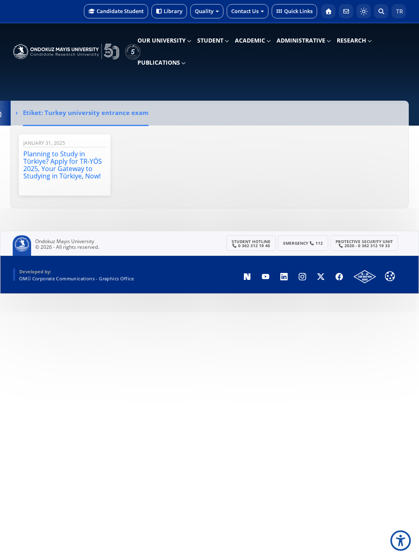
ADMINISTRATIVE (301, 40)
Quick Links (298, 11)
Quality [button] (204, 11)
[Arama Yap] (381, 11)
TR (398, 11)
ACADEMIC (250, 40)
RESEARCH (351, 40)
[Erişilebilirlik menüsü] (400, 540)
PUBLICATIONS (158, 62)
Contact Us (245, 11)
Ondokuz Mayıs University (64, 241)
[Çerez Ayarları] (390, 276)
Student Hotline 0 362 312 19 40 (251, 243)
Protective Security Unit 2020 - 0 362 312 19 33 (364, 243)
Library (173, 11)
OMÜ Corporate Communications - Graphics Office (76, 278)
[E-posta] (346, 11)
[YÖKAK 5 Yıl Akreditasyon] (132, 51)
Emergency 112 (303, 243)
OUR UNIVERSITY (161, 40)
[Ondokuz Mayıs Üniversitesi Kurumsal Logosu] (66, 51)
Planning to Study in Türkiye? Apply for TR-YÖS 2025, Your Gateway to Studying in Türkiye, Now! (62, 164)
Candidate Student (120, 11)
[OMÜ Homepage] (328, 11)
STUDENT (210, 40)
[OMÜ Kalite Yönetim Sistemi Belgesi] (365, 276)
